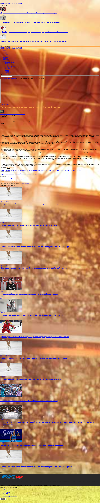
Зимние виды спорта (10, 62)
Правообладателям (7, 492)
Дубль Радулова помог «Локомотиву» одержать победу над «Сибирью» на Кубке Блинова (34, 32)
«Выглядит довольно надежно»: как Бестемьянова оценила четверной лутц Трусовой (33, 268)
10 (1, 319)
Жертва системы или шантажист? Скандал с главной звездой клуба (20, 174)
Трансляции (8, 72)
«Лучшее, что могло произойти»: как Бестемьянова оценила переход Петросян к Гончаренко (36, 247)
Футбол (5, 52)
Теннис (5, 58)
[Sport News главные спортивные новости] (12, 479)
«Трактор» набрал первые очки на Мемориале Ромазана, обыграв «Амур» (28, 13)
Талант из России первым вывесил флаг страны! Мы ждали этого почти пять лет (31, 22)
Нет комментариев (20, 114)
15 (1, 298)
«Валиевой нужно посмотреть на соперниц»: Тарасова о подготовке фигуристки (31, 225)
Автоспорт (5, 59)
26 (1, 428)
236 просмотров (4, 114)
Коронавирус (8, 63)
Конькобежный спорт (10, 66)
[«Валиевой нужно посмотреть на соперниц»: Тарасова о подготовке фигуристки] (11, 221)
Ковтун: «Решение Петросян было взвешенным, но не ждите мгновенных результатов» (33, 41)
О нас (4, 489)
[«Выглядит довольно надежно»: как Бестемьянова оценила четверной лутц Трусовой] (11, 264)
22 (1, 208)
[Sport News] (11, 3)
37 (1, 449)
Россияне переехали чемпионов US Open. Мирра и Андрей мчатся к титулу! (29, 401)
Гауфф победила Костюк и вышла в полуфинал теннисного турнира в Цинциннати (32, 445)
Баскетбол (5, 54)
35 (1, 272)
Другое (4, 61)
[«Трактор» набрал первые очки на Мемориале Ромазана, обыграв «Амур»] (3, 10)
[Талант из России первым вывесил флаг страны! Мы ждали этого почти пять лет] (3, 19)
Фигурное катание (9, 65)
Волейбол (5, 57)
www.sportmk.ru (10, 167)
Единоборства (6, 56)
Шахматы (7, 71)
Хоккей (5, 53)
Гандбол (7, 70)
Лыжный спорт (8, 67)
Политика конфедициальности (10, 496)
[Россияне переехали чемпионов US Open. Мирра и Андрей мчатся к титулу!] (11, 396)
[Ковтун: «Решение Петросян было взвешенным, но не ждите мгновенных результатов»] (3, 38)
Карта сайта (5, 493)
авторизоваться (25, 183)
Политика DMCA (6, 491)
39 (1, 250)
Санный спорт (8, 68)
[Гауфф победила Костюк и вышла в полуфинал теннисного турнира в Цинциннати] (11, 441)
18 (1, 404)
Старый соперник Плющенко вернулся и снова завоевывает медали (20, 179)
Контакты (5, 494)
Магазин (5, 51)
